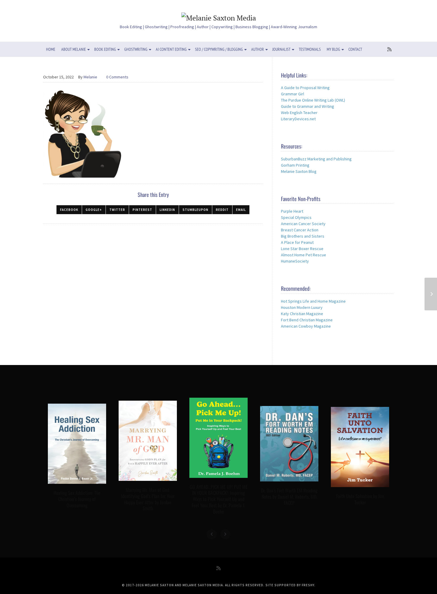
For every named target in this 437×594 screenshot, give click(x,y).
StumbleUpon (195, 210)
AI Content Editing (171, 49)
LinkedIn (167, 210)
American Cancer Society (303, 223)
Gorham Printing (295, 165)
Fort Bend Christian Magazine (307, 320)
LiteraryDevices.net (298, 118)
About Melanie (73, 49)
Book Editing (105, 49)
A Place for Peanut (297, 242)
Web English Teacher (299, 112)
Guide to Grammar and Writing (307, 106)
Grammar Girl (292, 94)
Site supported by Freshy (289, 585)
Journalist (281, 49)
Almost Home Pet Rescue (303, 254)
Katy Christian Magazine (302, 313)
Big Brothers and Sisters (302, 236)
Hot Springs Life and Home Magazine (313, 301)
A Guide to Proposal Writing (305, 87)
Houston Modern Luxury (302, 307)
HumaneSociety (295, 261)
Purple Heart (292, 211)
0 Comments (117, 77)
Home (50, 49)
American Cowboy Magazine (306, 326)
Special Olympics (296, 217)
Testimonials (310, 49)
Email (241, 210)
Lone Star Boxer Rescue (302, 248)
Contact (355, 49)
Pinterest (142, 210)
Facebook (69, 210)
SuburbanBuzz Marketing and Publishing (316, 159)
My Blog (333, 49)
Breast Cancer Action (299, 230)
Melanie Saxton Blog (299, 171)
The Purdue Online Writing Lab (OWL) (313, 100)
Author (257, 49)
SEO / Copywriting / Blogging (219, 49)
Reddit (222, 210)
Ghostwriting (135, 49)
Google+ (94, 210)
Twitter (117, 210)
